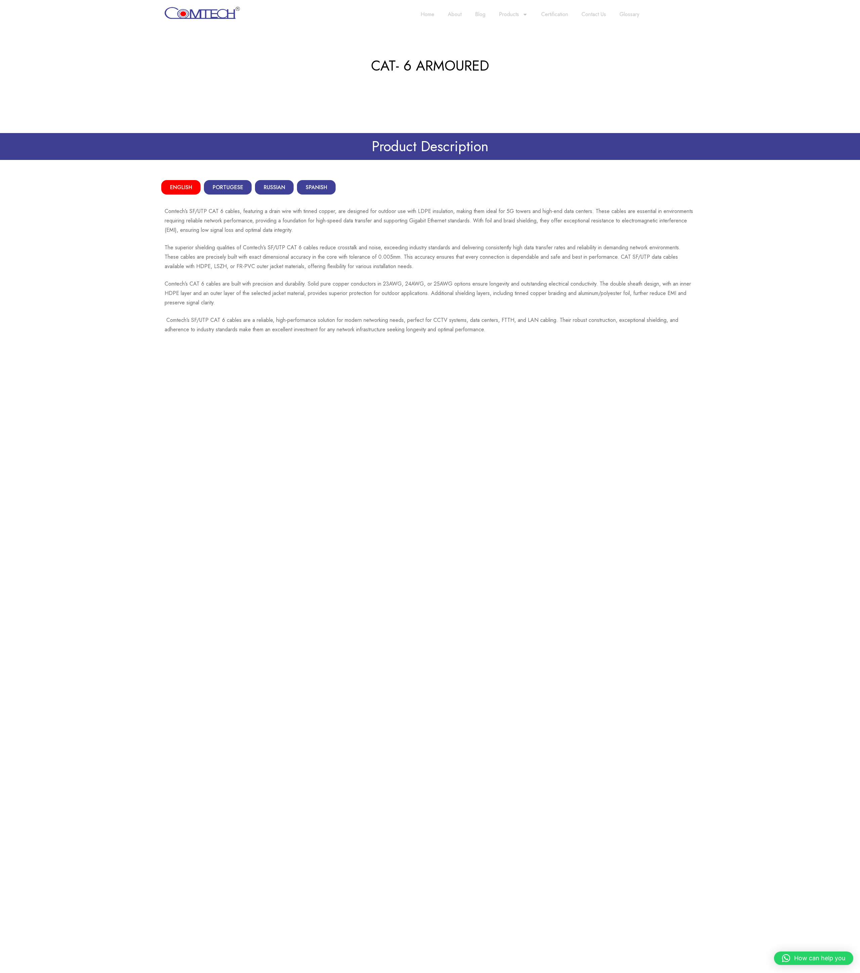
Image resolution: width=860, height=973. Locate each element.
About (455, 14)
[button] (813, 958)
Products (509, 14)
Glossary (629, 14)
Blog (480, 14)
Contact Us (594, 14)
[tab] (181, 187)
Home (427, 14)
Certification (554, 14)
